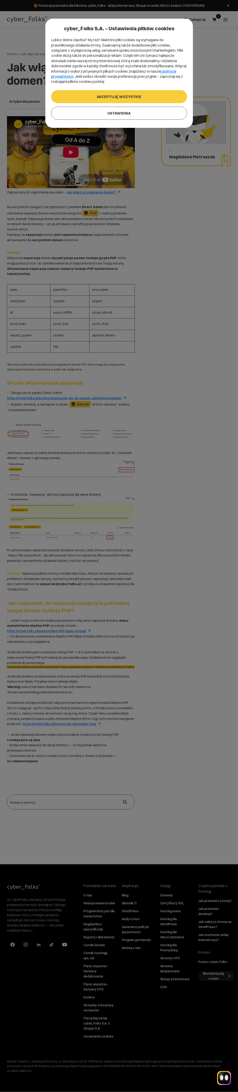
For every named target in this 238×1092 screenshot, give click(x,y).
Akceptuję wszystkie (119, 96)
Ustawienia (119, 113)
